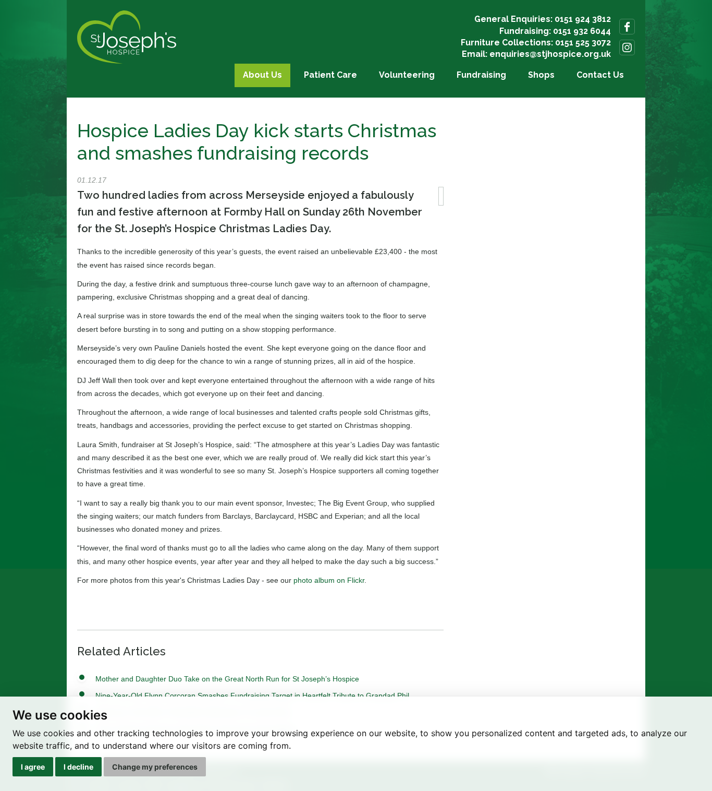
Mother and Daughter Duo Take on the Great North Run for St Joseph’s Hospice (227, 679)
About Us (262, 75)
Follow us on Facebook (627, 26)
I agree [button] (33, 766)
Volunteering (407, 75)
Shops (541, 75)
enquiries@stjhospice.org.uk (550, 54)
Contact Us (600, 75)
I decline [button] (78, 766)
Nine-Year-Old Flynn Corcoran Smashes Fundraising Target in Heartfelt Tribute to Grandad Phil (252, 695)
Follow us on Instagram (627, 47)
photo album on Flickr (328, 580)
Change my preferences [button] (155, 766)
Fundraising (481, 75)
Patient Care (330, 75)
